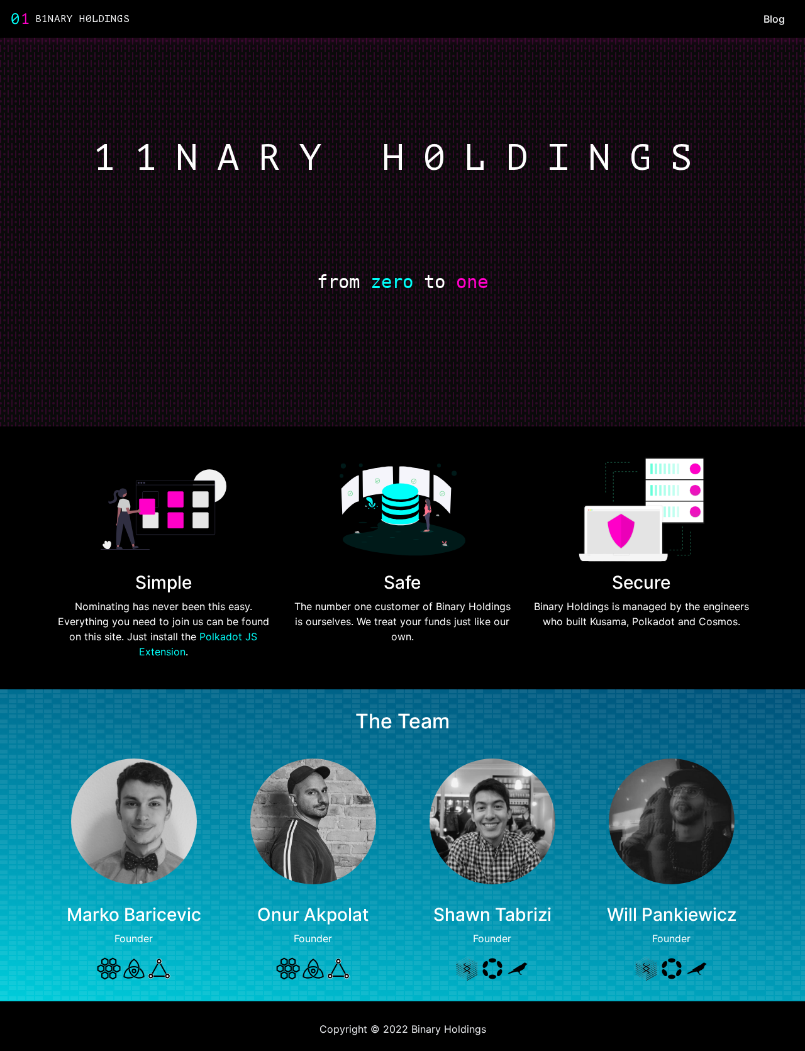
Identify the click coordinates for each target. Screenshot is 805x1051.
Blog (774, 19)
